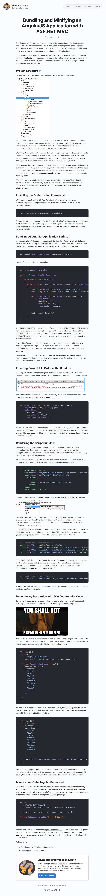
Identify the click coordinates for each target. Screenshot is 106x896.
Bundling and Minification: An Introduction (37, 847)
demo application (23, 58)
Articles (78, 7)
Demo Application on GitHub (32, 850)
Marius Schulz (20, 5)
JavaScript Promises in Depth (57, 859)
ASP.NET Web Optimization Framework (49, 200)
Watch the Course (46, 876)
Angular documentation (53, 830)
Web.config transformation (76, 560)
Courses (87, 7)
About (97, 7)
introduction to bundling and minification (50, 51)
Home (68, 7)
